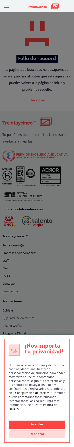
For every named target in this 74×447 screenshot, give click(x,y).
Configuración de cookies (32, 393)
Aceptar (37, 424)
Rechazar (37, 434)
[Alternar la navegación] (6, 6)
